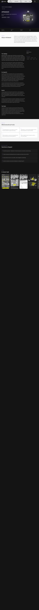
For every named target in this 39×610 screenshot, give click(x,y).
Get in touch (35, 1)
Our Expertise (10, 1)
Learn (30, 1)
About (26, 1)
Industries (16, 1)
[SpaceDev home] (4, 1)
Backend (8, 17)
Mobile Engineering (4, 17)
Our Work (21, 1)
